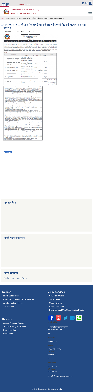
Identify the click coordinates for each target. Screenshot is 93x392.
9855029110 (52, 366)
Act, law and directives (13, 303)
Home (3, 18)
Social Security (55, 299)
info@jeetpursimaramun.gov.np (62, 376)
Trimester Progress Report (14, 326)
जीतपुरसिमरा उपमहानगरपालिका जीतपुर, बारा (15, 278)
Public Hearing (9, 330)
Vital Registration (56, 296)
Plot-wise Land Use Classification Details (66, 310)
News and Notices (11, 296)
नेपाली (28, 5)
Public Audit (8, 334)
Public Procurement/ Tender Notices (18, 299)
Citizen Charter (55, 303)
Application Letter (56, 306)
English (21, 5)
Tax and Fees (9, 306)
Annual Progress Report (13, 323)
